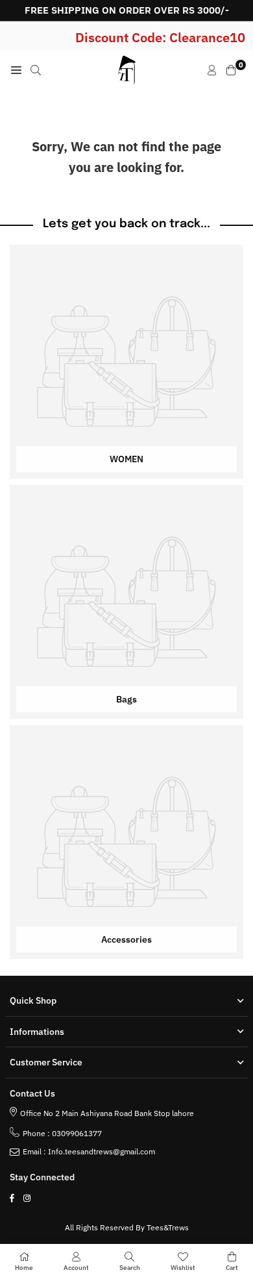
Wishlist (183, 1267)
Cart (232, 1267)
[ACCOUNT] (212, 70)
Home (24, 1267)
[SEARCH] (35, 70)
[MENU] (16, 70)
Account (76, 1267)
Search (129, 1267)
